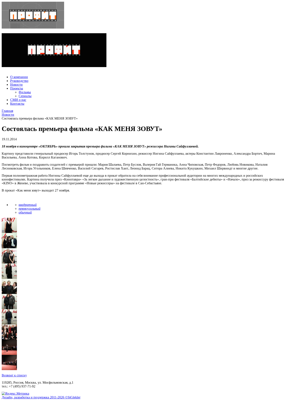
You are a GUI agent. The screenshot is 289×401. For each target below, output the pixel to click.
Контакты (17, 103)
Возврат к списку (14, 375)
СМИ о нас (18, 100)
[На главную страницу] (144, 15)
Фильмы (25, 92)
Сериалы (25, 96)
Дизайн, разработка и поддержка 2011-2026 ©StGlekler (41, 397)
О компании (19, 77)
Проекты (16, 88)
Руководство (19, 81)
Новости (16, 84)
